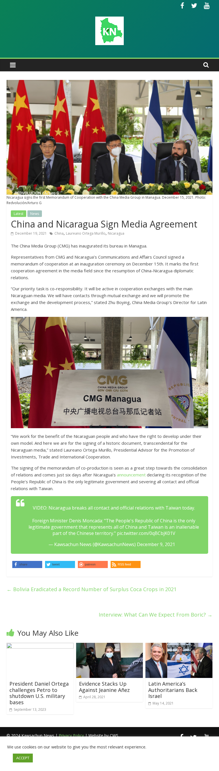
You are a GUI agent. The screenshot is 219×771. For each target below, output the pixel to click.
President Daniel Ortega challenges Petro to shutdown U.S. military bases (39, 693)
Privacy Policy (71, 735)
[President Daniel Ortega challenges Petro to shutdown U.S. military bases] (40, 646)
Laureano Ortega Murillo (86, 233)
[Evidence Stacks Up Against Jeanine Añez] (109, 646)
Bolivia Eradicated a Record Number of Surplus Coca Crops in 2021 (92, 589)
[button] (126, 564)
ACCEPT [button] (22, 757)
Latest (18, 213)
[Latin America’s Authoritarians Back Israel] (178, 646)
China (59, 233)
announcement (131, 475)
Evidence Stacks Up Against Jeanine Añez (104, 686)
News (34, 213)
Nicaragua (116, 233)
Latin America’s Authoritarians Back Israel (172, 689)
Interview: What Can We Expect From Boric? (155, 614)
